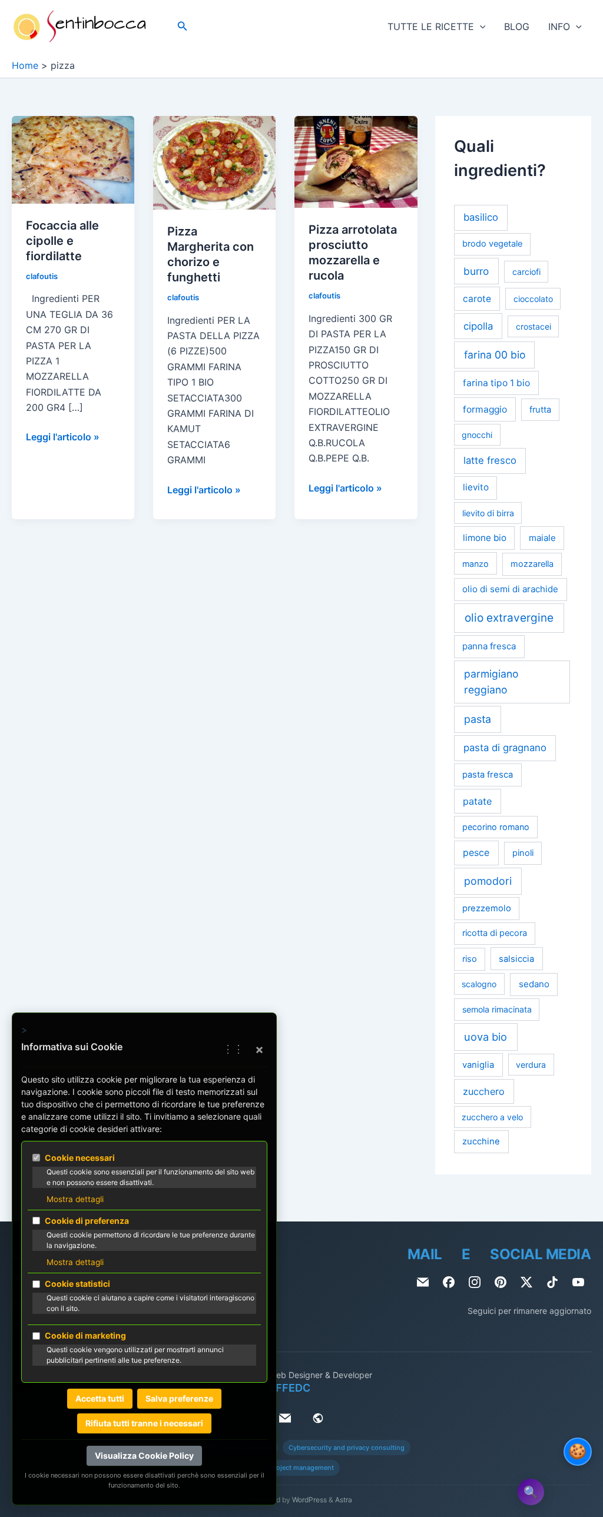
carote (477, 298)
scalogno (479, 984)
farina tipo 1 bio (496, 383)
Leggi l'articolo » (63, 437)
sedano (534, 984)
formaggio (485, 409)
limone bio (484, 537)
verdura (531, 1065)
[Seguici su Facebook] (449, 1282)
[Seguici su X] (526, 1282)
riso (469, 959)
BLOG (516, 26)
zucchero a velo (492, 1117)
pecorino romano (495, 827)
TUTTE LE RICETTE (430, 26)
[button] (182, 26)
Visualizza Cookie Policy (144, 1455)
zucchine (481, 1141)
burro (476, 271)
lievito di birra (488, 513)
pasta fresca (487, 774)
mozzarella (532, 564)
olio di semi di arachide (510, 589)
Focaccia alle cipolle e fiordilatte (62, 240)
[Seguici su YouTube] (578, 1282)
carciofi (526, 272)
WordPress (309, 1499)
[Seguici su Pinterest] (500, 1282)
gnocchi (477, 435)
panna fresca (489, 646)
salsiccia (516, 959)
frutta (540, 409)
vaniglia (478, 1065)
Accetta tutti (99, 1398)
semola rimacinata (497, 1009)
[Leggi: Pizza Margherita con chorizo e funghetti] (214, 162)
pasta (477, 719)
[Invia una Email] (423, 1282)
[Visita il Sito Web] (318, 1418)
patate (477, 801)
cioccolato (533, 299)
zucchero (484, 1091)
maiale (542, 537)
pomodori (488, 881)
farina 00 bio (494, 354)
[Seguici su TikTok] (552, 1282)
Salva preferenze (179, 1398)
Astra (343, 1499)
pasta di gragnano (504, 747)
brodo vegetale (492, 243)
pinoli (523, 853)
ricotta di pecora (494, 933)
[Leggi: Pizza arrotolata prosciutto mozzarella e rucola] (355, 161)
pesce (476, 852)
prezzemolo (486, 908)
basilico (480, 217)
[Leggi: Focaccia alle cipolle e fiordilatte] (73, 159)
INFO (559, 26)
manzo (475, 564)
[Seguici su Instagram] (475, 1282)
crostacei (533, 326)
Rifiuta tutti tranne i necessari (144, 1423)
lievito (476, 487)
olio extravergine (509, 618)
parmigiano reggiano (491, 681)
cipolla (478, 326)
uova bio (485, 1036)
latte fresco (489, 460)
